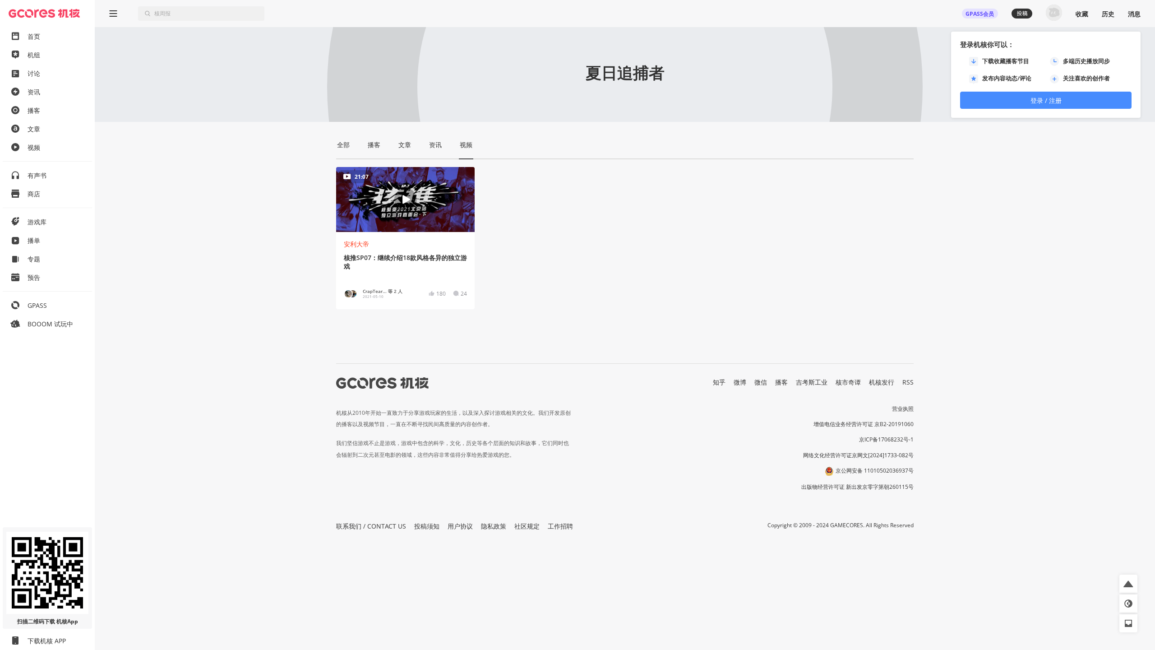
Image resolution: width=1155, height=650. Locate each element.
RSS (908, 382)
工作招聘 (560, 526)
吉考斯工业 (811, 382)
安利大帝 (356, 244)
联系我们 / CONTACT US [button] (371, 526)
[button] (1128, 584)
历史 (1108, 13)
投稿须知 (426, 526)
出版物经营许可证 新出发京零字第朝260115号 (857, 487)
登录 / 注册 (1046, 100)
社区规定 (527, 526)
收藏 (1082, 13)
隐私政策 (493, 526)
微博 (740, 382)
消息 (1134, 13)
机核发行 (881, 382)
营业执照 (903, 409)
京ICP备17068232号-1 (886, 439)
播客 (781, 382)
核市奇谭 (848, 382)
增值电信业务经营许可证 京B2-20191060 (863, 424)
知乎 (719, 382)
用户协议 (460, 526)
